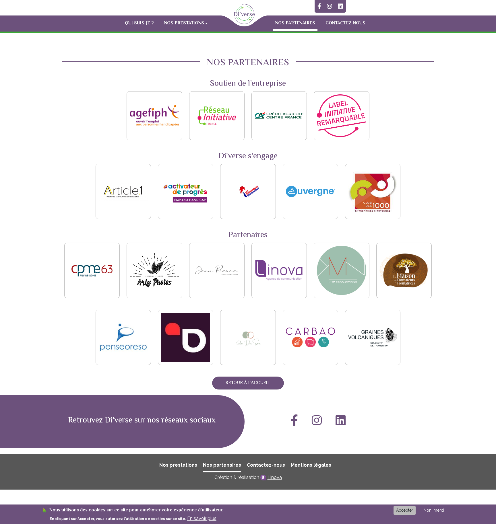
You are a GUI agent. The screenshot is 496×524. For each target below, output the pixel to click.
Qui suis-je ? (139, 23)
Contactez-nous (345, 23)
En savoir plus (201, 518)
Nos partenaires (295, 23)
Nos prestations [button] (184, 23)
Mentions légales (311, 465)
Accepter (404, 510)
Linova (275, 477)
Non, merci (434, 510)
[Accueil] (244, 14)
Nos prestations (178, 465)
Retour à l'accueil (247, 383)
